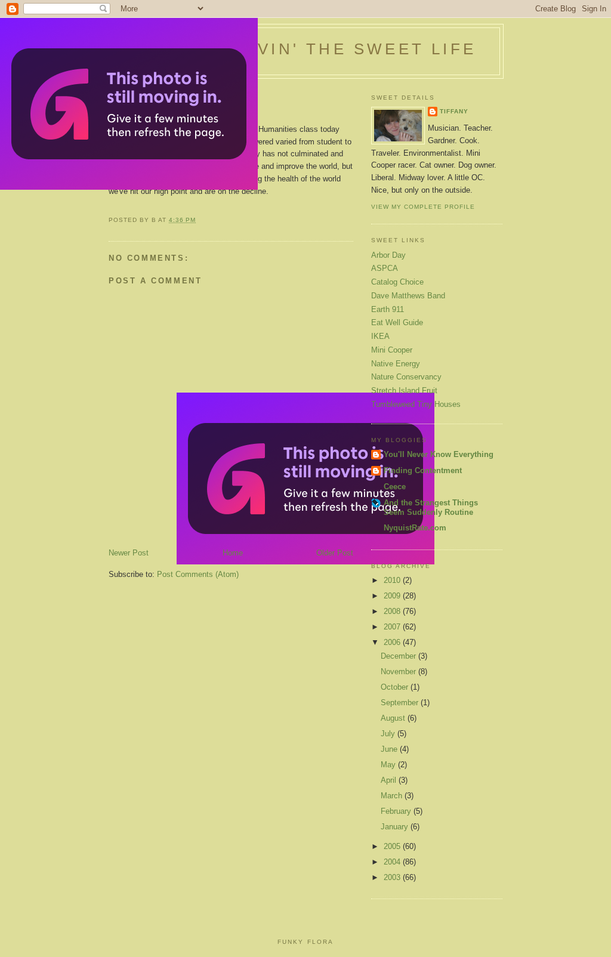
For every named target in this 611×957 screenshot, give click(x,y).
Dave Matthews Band (408, 295)
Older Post (334, 552)
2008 (393, 611)
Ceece (395, 486)
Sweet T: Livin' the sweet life (306, 49)
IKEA (380, 336)
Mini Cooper (391, 349)
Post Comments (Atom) (198, 574)
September (401, 702)
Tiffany (454, 111)
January (396, 826)
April (390, 780)
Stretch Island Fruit (404, 390)
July (389, 733)
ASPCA (384, 268)
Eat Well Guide (397, 322)
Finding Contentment (423, 470)
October (396, 687)
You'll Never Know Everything (438, 454)
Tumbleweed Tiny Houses (416, 404)
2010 (393, 580)
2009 (393, 595)
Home (233, 552)
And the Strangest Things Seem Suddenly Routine (431, 507)
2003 (393, 877)
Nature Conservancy (406, 376)
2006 (393, 642)
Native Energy (395, 363)
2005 (393, 846)
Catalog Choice (397, 281)
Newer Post (129, 552)
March (393, 795)
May (389, 764)
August (394, 718)
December (399, 656)
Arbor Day (388, 255)
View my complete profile (423, 206)
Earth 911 (387, 309)
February (397, 811)
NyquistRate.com (415, 527)
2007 (393, 626)
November (399, 671)
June (390, 749)
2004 (393, 861)
